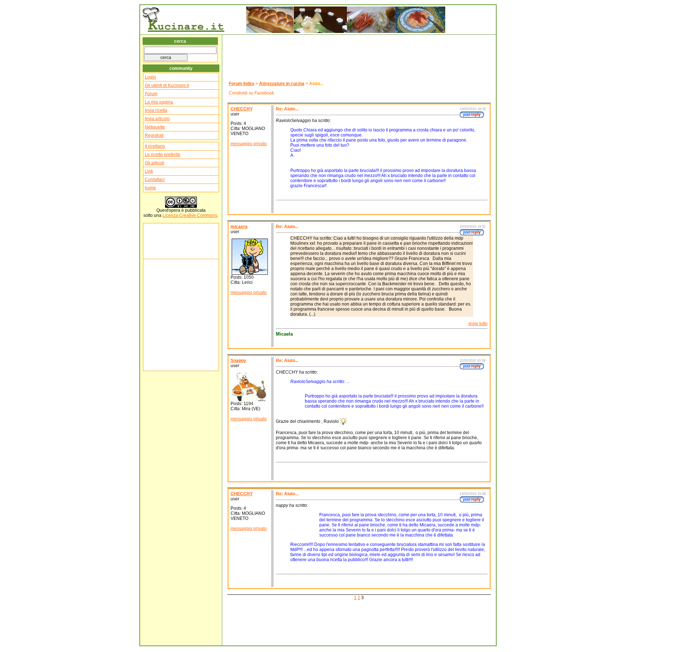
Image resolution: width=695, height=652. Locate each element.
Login (150, 77)
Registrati (154, 135)
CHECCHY (242, 109)
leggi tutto (478, 323)
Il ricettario (155, 146)
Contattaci (155, 179)
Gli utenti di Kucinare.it (167, 85)
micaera (239, 226)
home (150, 187)
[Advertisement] (166, 241)
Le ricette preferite (162, 154)
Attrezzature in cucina (281, 83)
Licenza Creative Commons (190, 215)
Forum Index (241, 83)
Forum (151, 93)
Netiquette (155, 127)
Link (149, 171)
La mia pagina (159, 102)
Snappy (238, 360)
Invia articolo (157, 118)
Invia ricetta (156, 110)
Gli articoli (154, 162)
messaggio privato (249, 143)
